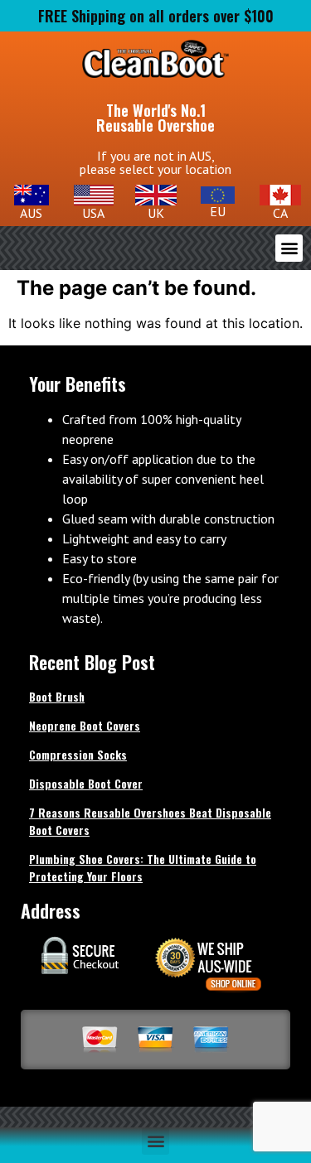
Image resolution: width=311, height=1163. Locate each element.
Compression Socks (78, 754)
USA (93, 213)
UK (156, 213)
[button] (289, 248)
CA (280, 213)
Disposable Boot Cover (86, 783)
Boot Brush (57, 696)
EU (218, 211)
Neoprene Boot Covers (84, 725)
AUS (31, 213)
